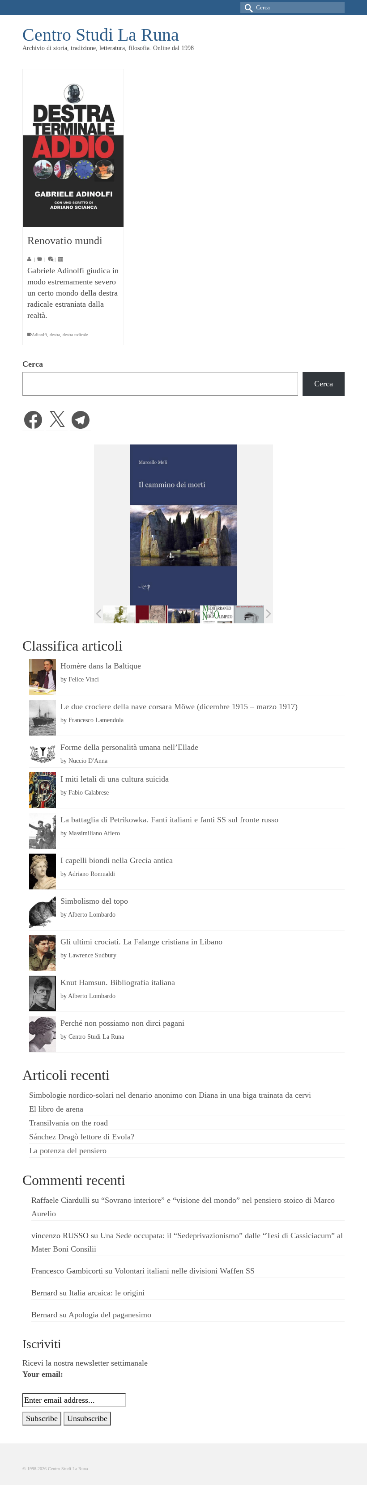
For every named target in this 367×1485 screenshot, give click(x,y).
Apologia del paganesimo (109, 1314)
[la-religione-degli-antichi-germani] (151, 614)
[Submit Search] (247, 7)
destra (55, 334)
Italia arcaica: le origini (107, 1292)
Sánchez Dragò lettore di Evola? (81, 1136)
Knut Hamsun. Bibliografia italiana (117, 982)
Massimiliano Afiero (94, 833)
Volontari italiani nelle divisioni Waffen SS (185, 1270)
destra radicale (75, 334)
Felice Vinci (83, 679)
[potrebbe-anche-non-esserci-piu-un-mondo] (249, 614)
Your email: (42, 1374)
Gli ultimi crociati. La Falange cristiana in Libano (141, 941)
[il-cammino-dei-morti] (184, 615)
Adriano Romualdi (91, 873)
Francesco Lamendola (96, 719)
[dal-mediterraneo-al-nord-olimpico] (217, 614)
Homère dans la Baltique (100, 665)
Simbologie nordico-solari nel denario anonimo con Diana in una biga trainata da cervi (170, 1095)
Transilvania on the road (68, 1122)
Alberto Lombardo (91, 914)
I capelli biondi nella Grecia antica (116, 860)
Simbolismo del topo (94, 901)
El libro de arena (56, 1108)
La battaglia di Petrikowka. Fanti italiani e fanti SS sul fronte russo (169, 819)
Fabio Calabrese (88, 792)
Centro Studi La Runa (100, 35)
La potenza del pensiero (68, 1150)
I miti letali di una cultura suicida (114, 778)
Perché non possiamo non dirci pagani (122, 1023)
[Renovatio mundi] (73, 148)
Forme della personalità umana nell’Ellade (129, 747)
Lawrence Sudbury (92, 955)
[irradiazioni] (119, 614)
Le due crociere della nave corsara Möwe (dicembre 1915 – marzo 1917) (179, 706)
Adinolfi (39, 334)
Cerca (32, 364)
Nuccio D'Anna (87, 760)
